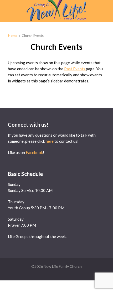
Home (13, 35)
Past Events (75, 68)
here (50, 141)
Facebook (34, 152)
